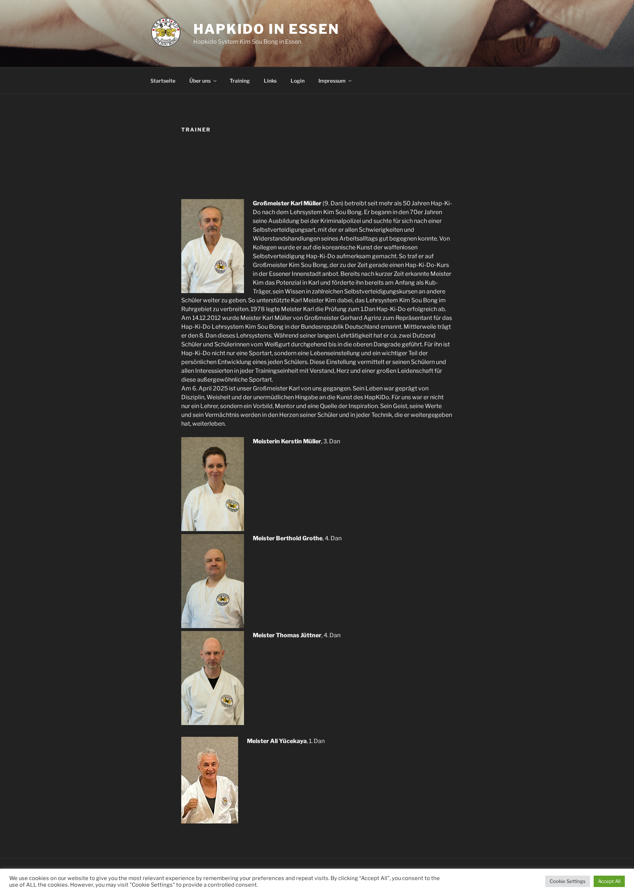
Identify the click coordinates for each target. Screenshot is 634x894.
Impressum (332, 80)
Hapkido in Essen (266, 29)
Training (240, 80)
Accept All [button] (609, 881)
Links (270, 80)
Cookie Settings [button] (568, 881)
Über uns (200, 80)
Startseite (162, 80)
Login (298, 80)
